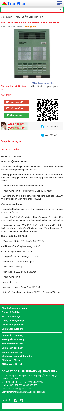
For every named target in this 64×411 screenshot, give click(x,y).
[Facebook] (15, 400)
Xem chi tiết (6, 95)
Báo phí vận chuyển (12, 352)
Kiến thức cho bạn (11, 316)
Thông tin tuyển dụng (13, 324)
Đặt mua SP (16, 102)
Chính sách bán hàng (12, 335)
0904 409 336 (51, 135)
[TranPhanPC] (14, 3)
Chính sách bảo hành (12, 348)
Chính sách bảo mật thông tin (17, 356)
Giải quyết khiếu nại (12, 364)
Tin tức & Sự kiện (11, 312)
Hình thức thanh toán (12, 343)
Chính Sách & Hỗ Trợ (12, 329)
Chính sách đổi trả (11, 360)
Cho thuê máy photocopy (14, 308)
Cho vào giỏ (15, 115)
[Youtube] (21, 400)
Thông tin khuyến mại (13, 320)
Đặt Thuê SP (16, 108)
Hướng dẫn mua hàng (13, 339)
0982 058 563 (51, 126)
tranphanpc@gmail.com (19, 388)
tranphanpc (16, 392)
